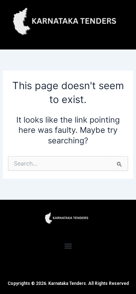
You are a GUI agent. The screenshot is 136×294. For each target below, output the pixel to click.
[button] (68, 246)
